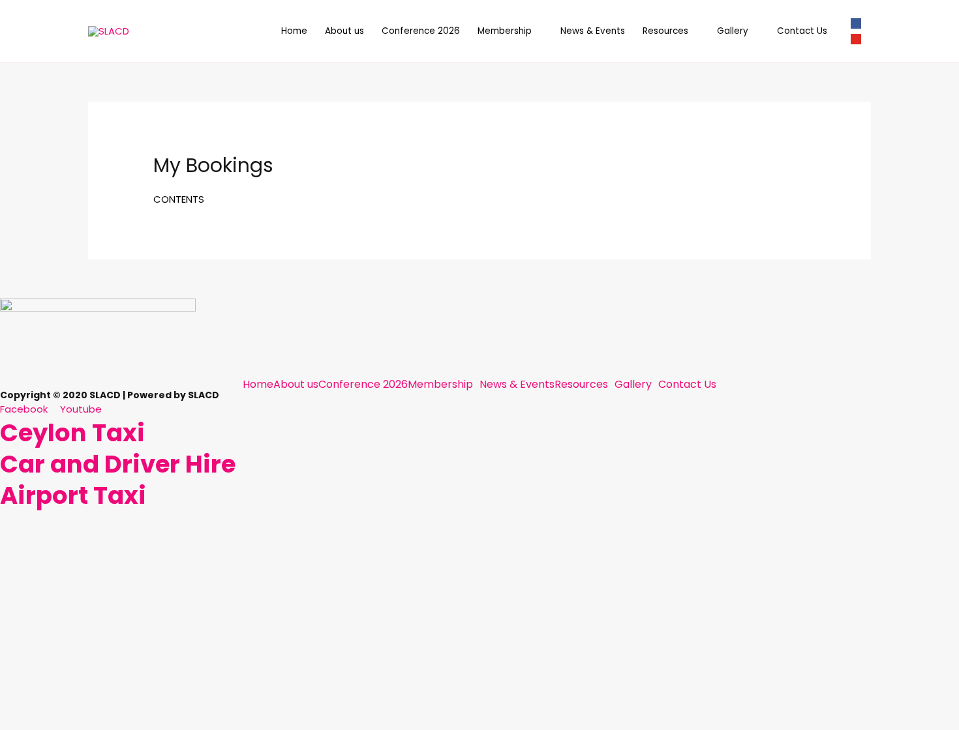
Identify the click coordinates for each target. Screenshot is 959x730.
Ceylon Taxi (72, 433)
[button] (444, 384)
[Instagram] (856, 39)
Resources (665, 31)
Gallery (732, 31)
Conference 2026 (421, 31)
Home (294, 31)
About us (344, 31)
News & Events (592, 31)
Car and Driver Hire (118, 464)
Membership (505, 31)
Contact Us (802, 31)
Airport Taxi (73, 495)
